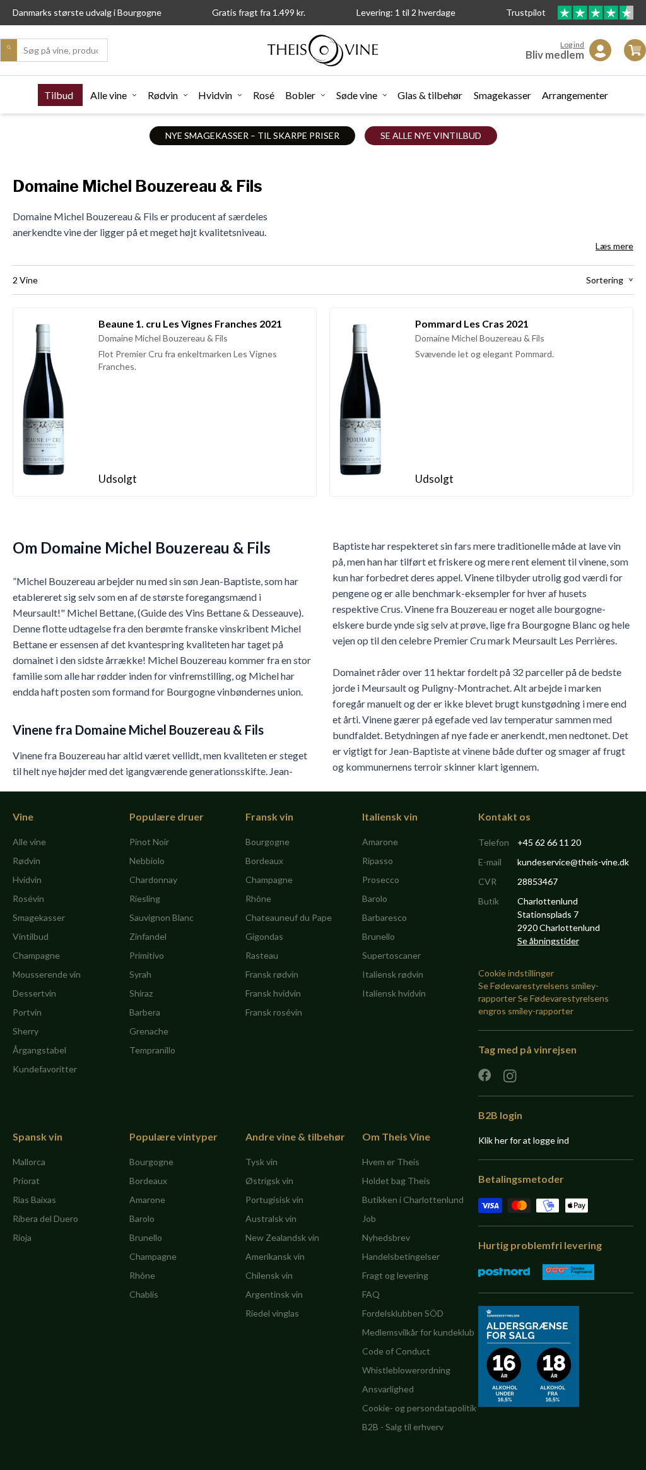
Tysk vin (261, 1161)
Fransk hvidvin (273, 993)
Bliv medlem (555, 54)
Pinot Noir (149, 841)
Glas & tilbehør (429, 95)
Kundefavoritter (45, 1069)
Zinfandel (148, 936)
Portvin (27, 1012)
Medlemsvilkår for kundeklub (418, 1332)
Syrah (140, 974)
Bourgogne (267, 841)
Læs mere (614, 245)
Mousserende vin (47, 974)
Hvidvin (215, 95)
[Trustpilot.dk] (595, 13)
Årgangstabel (39, 1050)
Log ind (572, 44)
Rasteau (261, 955)
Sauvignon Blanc (161, 917)
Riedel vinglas (272, 1313)
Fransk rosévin (273, 1012)
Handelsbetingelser (401, 1256)
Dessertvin (34, 993)
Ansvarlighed (388, 1389)
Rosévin (28, 898)
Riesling (144, 898)
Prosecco (380, 879)
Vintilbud (31, 936)
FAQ (371, 1294)
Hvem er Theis (391, 1161)
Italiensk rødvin (392, 974)
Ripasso (377, 860)
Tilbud (58, 95)
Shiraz (141, 993)
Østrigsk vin (269, 1180)
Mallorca (29, 1161)
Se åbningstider (548, 940)
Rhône (258, 898)
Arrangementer (575, 95)
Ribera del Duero (45, 1218)
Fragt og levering (395, 1275)
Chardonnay (153, 879)
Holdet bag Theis (396, 1180)
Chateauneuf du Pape (288, 917)
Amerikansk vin (275, 1256)
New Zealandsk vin (282, 1237)
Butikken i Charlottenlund (413, 1199)
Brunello (378, 936)
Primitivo (146, 955)
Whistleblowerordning (406, 1370)
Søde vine (356, 95)
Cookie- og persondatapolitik (419, 1407)
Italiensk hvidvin (394, 993)
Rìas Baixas (34, 1199)
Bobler (300, 95)
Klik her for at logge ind (523, 1140)
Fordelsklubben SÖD (402, 1313)
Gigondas (264, 936)
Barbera (144, 1012)
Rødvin (163, 95)
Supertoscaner (391, 955)
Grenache (148, 1031)
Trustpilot (527, 12)
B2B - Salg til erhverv (402, 1426)
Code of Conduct (396, 1351)
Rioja (22, 1237)
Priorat (26, 1180)
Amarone (380, 841)
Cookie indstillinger (516, 973)
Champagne (36, 955)
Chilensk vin (269, 1275)
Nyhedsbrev (386, 1237)
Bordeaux (264, 860)
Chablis (143, 1294)
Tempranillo (152, 1050)
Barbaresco (384, 917)
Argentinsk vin (274, 1294)
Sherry (25, 1031)
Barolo (374, 898)
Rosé (263, 95)
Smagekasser (502, 95)
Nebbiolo (147, 860)
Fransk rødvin (271, 974)
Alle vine (108, 95)
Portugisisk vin (274, 1199)
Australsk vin (271, 1218)
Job (369, 1218)
